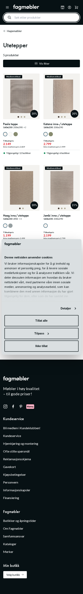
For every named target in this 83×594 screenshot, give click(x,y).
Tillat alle (41, 320)
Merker (8, 551)
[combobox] (41, 17)
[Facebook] (13, 406)
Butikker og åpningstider (19, 520)
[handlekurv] (69, 7)
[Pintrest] (21, 406)
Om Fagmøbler (13, 528)
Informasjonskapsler (16, 490)
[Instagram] (5, 406)
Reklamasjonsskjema (17, 459)
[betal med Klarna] (30, 406)
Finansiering (11, 498)
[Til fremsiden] (36, 7)
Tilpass (39, 333)
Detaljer (66, 308)
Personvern (10, 482)
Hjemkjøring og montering (20, 443)
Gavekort (9, 467)
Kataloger (9, 544)
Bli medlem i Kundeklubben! (21, 428)
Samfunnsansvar (14, 536)
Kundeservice (12, 436)
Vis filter (44, 63)
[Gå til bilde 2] (21, 117)
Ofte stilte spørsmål (16, 451)
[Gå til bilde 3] (24, 117)
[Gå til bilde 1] (18, 117)
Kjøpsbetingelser (14, 474)
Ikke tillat (41, 346)
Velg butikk (13, 574)
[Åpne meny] (7, 7)
